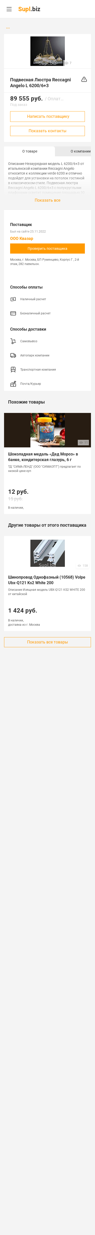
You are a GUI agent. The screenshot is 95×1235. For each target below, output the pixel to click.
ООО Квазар (21, 238)
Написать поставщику (48, 116)
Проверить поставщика (47, 248)
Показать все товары (47, 642)
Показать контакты (47, 130)
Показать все (47, 200)
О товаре (29, 151)
